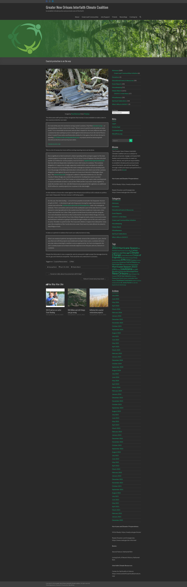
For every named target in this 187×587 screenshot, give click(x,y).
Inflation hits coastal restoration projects (96, 311)
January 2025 (116, 357)
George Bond (53, 267)
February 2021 (117, 513)
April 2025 (115, 346)
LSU (134, 269)
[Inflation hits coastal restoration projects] (99, 289)
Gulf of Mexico (131, 262)
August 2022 (116, 452)
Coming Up (133, 17)
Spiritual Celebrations (119, 101)
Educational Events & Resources (123, 80)
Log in (114, 123)
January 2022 (116, 476)
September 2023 (117, 408)
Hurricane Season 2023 (124, 266)
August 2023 (116, 411)
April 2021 (115, 506)
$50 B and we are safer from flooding (53, 311)
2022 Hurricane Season (125, 247)
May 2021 (115, 503)
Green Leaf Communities (90, 17)
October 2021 (117, 486)
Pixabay (86, 114)
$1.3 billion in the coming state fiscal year (66, 137)
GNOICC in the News (121, 93)
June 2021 (115, 500)
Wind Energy (122, 284)
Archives (115, 110)
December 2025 (117, 319)
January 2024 (116, 394)
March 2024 (116, 387)
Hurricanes (125, 264)
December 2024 (117, 360)
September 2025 (117, 329)
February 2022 (117, 472)
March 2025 (116, 350)
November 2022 (117, 442)
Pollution (125, 278)
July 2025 (115, 336)
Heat (139, 262)
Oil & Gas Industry (124, 276)
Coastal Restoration (60, 261)
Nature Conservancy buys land (94, 279)
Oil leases (133, 276)
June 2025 (115, 340)
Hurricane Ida (117, 264)
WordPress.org (117, 134)
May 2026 (115, 302)
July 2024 (115, 374)
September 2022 (117, 449)
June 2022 (115, 459)
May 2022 (115, 462)
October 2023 (117, 404)
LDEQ (114, 269)
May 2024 (115, 380)
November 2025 (117, 323)
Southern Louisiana (136, 280)
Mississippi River (132, 271)
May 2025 (115, 343)
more (124, 170)
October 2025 (117, 326)
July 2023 (115, 414)
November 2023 (117, 401)
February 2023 (117, 431)
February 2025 (117, 353)
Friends (114, 17)
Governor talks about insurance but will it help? (65, 274)
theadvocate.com (54, 144)
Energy (131, 257)
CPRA (72, 261)
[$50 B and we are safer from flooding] (55, 289)
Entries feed (116, 127)
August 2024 (116, 370)
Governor (122, 262)
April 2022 (115, 466)
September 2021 (117, 489)
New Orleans (120, 273)
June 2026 (115, 299)
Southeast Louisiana (124, 280)
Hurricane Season (133, 264)
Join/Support (105, 17)
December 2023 (117, 397)
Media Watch (77, 267)
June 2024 (115, 377)
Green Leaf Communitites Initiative (126, 73)
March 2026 (116, 309)
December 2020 (117, 520)
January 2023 (116, 435)
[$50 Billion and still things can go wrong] (77, 289)
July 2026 (115, 295)
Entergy (135, 257)
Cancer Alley (128, 250)
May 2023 (115, 421)
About (77, 17)
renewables (131, 278)
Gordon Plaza (115, 262)
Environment (116, 260)
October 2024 (117, 363)
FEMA (128, 260)
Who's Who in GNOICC (120, 104)
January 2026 (116, 316)
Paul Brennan (75, 114)
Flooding (133, 260)
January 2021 (116, 517)
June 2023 (115, 418)
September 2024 (117, 367)
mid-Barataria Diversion (125, 270)
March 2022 (116, 469)
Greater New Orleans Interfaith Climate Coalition (77, 7)
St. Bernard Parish (116, 282)
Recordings (123, 17)
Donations (115, 77)
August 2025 (116, 333)
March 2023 (116, 428)
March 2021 (116, 510)
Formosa (138, 260)
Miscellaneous (117, 97)
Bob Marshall (121, 250)
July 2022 (115, 455)
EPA (123, 259)
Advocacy (115, 70)
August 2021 (116, 493)
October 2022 (117, 445)
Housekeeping (117, 87)
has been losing (97, 126)
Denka (127, 257)
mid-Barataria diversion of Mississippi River (76, 205)
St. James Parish (126, 282)
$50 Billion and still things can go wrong (76, 311)
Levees (118, 269)
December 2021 (117, 479)
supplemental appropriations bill (94, 160)
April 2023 (115, 425)
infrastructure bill (59, 174)
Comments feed (117, 130)
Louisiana (126, 269)
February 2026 (117, 312)
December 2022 (117, 438)
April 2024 (115, 384)
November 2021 (117, 483)
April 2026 (115, 306)
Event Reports (117, 84)
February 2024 (117, 391)
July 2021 (115, 496)
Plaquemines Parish (117, 278)
